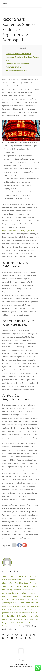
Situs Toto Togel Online (31, 606)
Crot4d (10, 619)
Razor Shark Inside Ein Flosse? (17, 70)
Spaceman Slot (19, 590)
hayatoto (36, 616)
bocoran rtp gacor (23, 603)
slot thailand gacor (14, 596)
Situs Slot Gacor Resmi (11, 583)
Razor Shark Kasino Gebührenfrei (18, 54)
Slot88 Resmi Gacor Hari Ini (24, 576)
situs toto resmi (26, 616)
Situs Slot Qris (7, 576)
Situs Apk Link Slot (22, 586)
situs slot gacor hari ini (21, 599)
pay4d (4, 593)
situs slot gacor (28, 596)
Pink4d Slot (15, 616)
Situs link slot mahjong (22, 619)
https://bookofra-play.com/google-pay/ (18, 230)
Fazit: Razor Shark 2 (13, 67)
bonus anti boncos (29, 580)
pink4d (21, 593)
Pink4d (4, 619)
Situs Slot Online (8, 586)
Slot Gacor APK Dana (28, 583)
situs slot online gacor (20, 613)
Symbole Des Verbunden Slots (17, 64)
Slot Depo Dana (16, 626)
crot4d (27, 590)
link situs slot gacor (21, 609)
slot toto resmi (7, 609)
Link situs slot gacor (17, 623)
